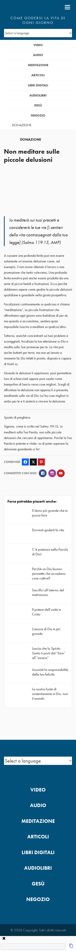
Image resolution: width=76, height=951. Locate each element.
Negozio (38, 115)
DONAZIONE (22, 125)
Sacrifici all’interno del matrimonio (48, 592)
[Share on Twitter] (33, 461)
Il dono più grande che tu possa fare (50, 513)
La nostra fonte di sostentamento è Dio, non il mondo (50, 694)
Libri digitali (38, 85)
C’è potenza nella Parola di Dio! (50, 552)
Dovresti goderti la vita (48, 530)
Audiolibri (38, 95)
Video (38, 45)
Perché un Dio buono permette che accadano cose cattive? (49, 573)
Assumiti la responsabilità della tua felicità (50, 672)
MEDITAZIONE (38, 65)
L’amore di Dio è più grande (46, 631)
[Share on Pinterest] (41, 461)
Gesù (38, 105)
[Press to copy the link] (71, 947)
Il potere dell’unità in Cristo (46, 612)
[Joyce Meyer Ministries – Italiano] (23, 7)
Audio (38, 55)
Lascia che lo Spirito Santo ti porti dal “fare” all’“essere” (48, 653)
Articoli (38, 75)
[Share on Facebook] (25, 461)
